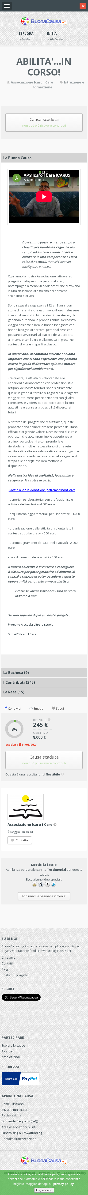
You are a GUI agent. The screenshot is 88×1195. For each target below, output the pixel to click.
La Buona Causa (17, 157)
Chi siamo (8, 957)
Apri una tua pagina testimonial (44, 896)
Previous (13, 196)
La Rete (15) (13, 692)
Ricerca (7, 1051)
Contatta (21, 840)
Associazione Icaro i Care (32, 82)
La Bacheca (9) (16, 672)
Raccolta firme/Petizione (19, 1139)
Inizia (52, 33)
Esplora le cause (13, 1045)
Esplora (26, 33)
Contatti (7, 963)
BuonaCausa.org (13, 946)
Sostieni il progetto (15, 975)
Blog (5, 969)
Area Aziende (11, 1057)
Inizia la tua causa (14, 1110)
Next (74, 196)
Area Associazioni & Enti (19, 1127)
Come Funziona (13, 1104)
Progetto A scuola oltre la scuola (31, 624)
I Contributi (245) (19, 682)
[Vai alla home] (43, 21)
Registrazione (11, 1115)
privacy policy (63, 1184)
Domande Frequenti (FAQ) (20, 1121)
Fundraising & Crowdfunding (22, 1133)
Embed (38, 708)
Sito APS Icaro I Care (22, 634)
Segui (59, 708)
